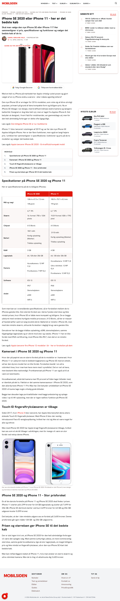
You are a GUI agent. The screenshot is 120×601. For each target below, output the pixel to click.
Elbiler (63, 3)
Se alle (113, 14)
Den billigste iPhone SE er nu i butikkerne (29, 124)
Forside (5, 12)
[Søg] (116, 3)
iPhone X (21, 413)
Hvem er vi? (66, 578)
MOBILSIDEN (9, 3)
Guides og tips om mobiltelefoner (43, 12)
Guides (86, 3)
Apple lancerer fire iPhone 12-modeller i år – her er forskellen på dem (41, 345)
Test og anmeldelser (39, 581)
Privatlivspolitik (67, 587)
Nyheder (44, 3)
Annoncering (66, 584)
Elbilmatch (74, 3)
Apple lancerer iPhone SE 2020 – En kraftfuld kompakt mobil (38, 144)
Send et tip (95, 578)
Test (54, 3)
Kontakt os (65, 581)
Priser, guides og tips (19, 12)
